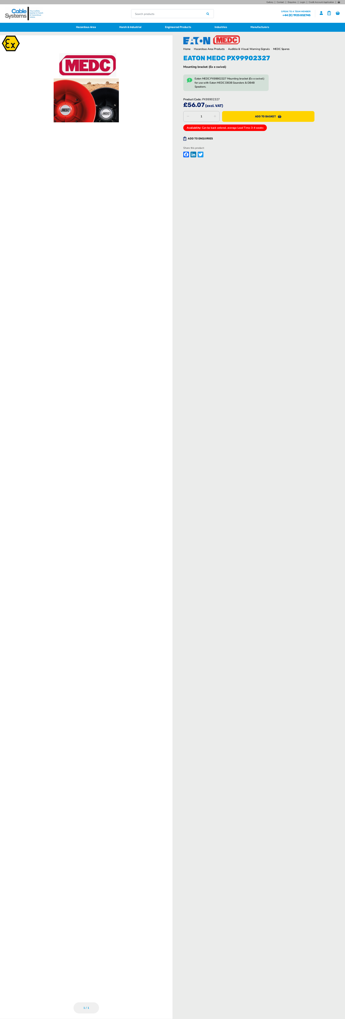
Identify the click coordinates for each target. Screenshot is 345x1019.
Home (186, 49)
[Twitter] (200, 155)
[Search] (207, 13)
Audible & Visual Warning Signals (249, 49)
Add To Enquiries (200, 138)
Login (302, 2)
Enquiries (292, 2)
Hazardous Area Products (209, 49)
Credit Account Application (321, 2)
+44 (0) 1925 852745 (296, 15)
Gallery (269, 2)
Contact (280, 2)
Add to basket (265, 116)
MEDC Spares (281, 49)
